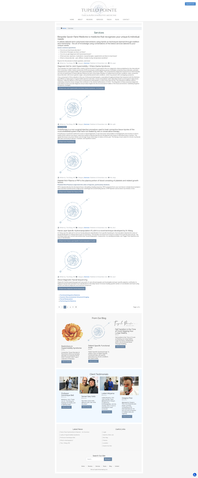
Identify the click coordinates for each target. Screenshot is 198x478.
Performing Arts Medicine (68, 301)
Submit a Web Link (108, 435)
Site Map (105, 437)
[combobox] (95, 459)
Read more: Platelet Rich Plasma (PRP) (71, 191)
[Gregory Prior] (129, 385)
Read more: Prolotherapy (67, 141)
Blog (117, 19)
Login (104, 432)
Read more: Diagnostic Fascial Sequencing (72, 288)
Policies (105, 440)
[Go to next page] (73, 307)
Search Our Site (107, 446)
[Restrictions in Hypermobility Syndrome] (72, 331)
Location (105, 443)
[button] (194, 474)
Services (99, 19)
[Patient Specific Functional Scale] (99, 331)
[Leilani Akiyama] (109, 383)
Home (72, 19)
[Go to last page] (76, 307)
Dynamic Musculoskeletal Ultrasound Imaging (74, 297)
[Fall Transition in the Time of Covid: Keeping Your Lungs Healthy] (126, 323)
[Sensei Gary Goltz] (89, 385)
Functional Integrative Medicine (70, 295)
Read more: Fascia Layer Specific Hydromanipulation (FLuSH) (77, 241)
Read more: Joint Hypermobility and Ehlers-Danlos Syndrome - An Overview (81, 88)
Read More (66, 361)
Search (109, 459)
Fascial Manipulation (66, 299)
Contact (126, 19)
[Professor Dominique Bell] (68, 383)
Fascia (109, 19)
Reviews (89, 19)
